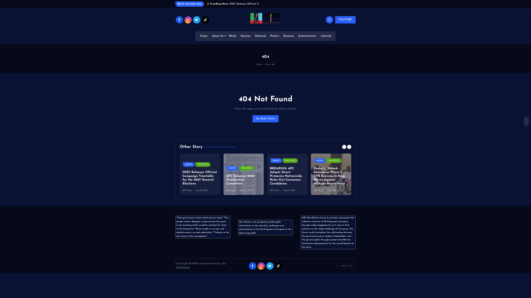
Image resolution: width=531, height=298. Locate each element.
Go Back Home (265, 118)
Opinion (245, 36)
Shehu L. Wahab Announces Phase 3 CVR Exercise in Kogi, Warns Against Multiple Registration (329, 176)
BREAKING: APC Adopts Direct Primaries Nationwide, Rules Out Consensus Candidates (286, 176)
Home (203, 36)
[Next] (349, 147)
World (232, 36)
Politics (274, 36)
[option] (200, 174)
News (188, 164)
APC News (187, 190)
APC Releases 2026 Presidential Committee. (240, 180)
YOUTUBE (345, 19)
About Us (218, 36)
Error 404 (270, 64)
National (260, 36)
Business (289, 36)
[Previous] (344, 147)
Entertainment (307, 36)
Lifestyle (326, 36)
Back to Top (348, 266)
